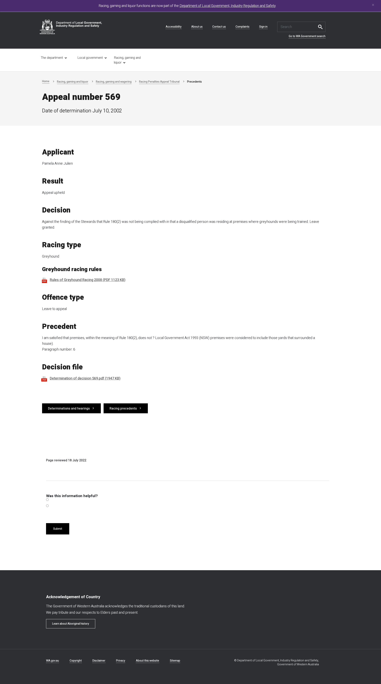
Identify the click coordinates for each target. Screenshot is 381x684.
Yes (47, 500)
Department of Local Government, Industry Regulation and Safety (228, 5)
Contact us (219, 27)
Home (45, 81)
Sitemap (175, 661)
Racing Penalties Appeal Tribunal (159, 82)
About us (197, 27)
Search (321, 27)
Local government (90, 57)
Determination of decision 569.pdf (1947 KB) (85, 378)
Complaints (242, 27)
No (47, 506)
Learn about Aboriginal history (70, 624)
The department (52, 57)
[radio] (47, 499)
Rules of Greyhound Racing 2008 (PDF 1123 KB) (87, 280)
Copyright (76, 661)
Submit (57, 529)
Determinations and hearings (69, 408)
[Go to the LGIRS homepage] (71, 26)
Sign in (263, 27)
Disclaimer (98, 661)
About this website (147, 661)
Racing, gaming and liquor (127, 60)
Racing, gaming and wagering (114, 82)
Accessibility (174, 27)
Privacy (120, 661)
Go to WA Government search (307, 36)
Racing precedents (123, 408)
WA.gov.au (52, 661)
